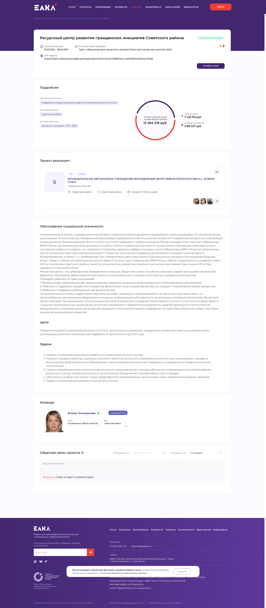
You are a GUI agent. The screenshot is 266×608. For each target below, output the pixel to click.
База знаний (172, 7)
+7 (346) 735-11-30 (118, 546)
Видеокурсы (191, 7)
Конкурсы (85, 7)
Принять (182, 571)
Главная (37, 19)
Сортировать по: (179, 453)
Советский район (51, 114)
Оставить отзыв (210, 66)
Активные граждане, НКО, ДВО (59, 125)
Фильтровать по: (121, 453)
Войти (220, 7)
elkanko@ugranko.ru (142, 546)
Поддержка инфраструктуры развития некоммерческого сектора (79, 102)
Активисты (121, 7)
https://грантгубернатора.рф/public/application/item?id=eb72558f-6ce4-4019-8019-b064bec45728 (98, 59)
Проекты (136, 7)
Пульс (72, 7)
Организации (103, 7)
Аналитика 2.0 (153, 7)
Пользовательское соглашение (165, 603)
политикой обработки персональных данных (123, 573)
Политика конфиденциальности (126, 603)
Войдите (48, 477)
